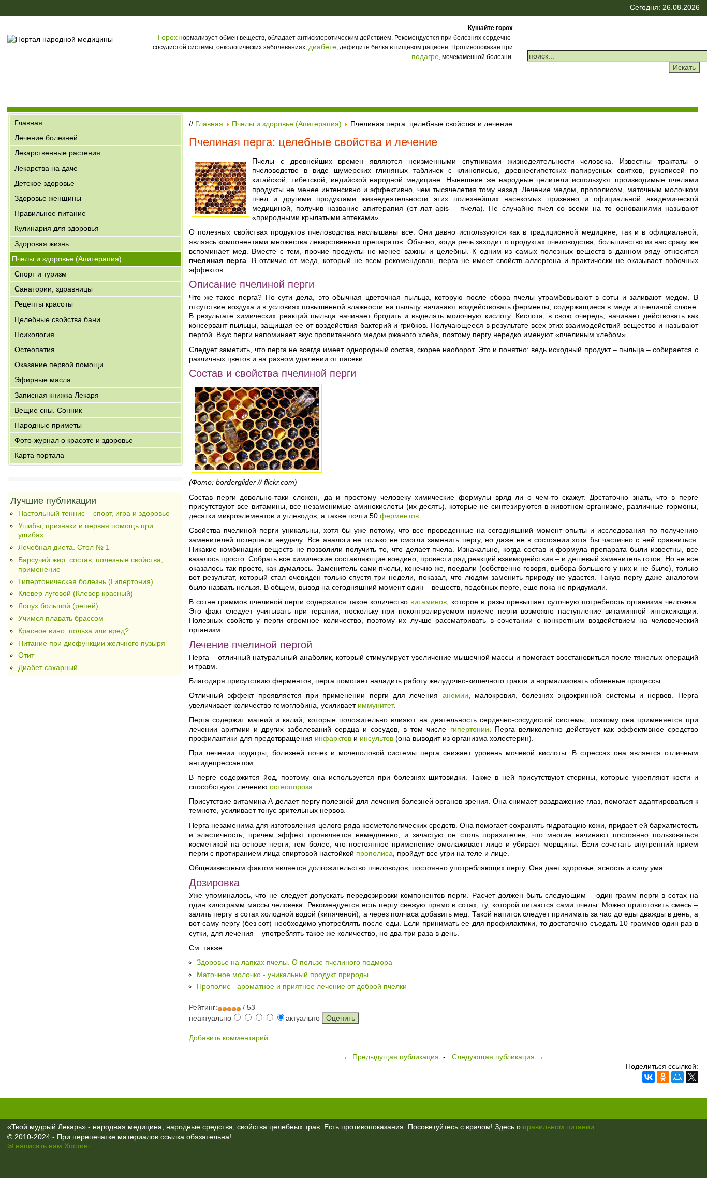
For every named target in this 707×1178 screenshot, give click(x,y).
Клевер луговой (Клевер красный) (75, 593)
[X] (692, 1077)
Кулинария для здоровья (56, 228)
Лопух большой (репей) (58, 606)
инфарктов (333, 738)
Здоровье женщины (47, 198)
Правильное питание (50, 213)
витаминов (428, 602)
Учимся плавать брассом (61, 618)
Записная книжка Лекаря (56, 395)
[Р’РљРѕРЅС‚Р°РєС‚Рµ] (648, 1077)
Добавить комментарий (228, 1038)
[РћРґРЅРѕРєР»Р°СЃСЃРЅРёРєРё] (663, 1077)
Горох (168, 37)
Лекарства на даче (46, 168)
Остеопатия (34, 349)
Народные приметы (48, 425)
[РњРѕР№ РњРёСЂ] (677, 1077)
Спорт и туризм (40, 274)
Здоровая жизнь (41, 244)
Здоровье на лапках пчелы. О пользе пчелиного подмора (294, 962)
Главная (28, 123)
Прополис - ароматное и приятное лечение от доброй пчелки (302, 986)
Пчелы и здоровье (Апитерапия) (67, 259)
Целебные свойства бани (57, 319)
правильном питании (558, 1127)
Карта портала (39, 455)
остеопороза (291, 786)
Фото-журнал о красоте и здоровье (73, 440)
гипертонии (469, 729)
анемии (455, 695)
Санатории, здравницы (53, 289)
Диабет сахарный (48, 667)
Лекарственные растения (57, 153)
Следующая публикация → (498, 1057)
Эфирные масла (42, 379)
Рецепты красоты (43, 304)
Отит (26, 655)
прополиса (374, 853)
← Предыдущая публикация (391, 1057)
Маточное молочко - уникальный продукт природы (283, 974)
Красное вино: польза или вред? (73, 631)
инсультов (376, 738)
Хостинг (77, 1146)
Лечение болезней (46, 138)
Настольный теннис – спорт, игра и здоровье (94, 513)
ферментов (399, 516)
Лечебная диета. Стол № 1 (64, 547)
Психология (34, 334)
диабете (322, 46)
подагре (425, 56)
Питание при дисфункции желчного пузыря (91, 643)
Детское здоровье (44, 183)
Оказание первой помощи (59, 364)
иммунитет (375, 705)
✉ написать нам (34, 1146)
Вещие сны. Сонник (48, 410)
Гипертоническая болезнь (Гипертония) (85, 581)
